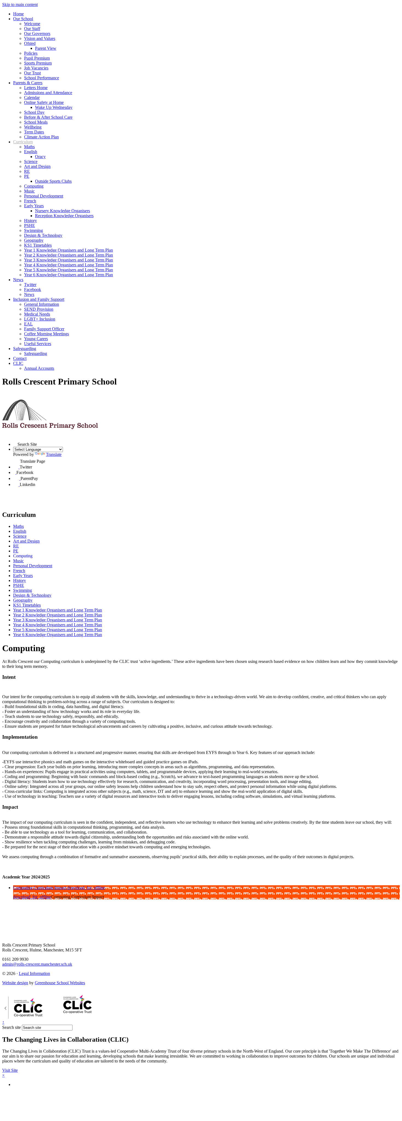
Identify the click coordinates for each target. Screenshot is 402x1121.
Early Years (34, 205)
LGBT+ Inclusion (39, 319)
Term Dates (34, 132)
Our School (23, 18)
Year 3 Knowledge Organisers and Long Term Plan (68, 260)
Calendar (32, 97)
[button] (15, 443)
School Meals (36, 122)
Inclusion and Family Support (38, 299)
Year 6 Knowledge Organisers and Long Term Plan (68, 274)
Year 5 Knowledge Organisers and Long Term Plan (68, 269)
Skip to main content (20, 4)
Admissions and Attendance (48, 92)
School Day (34, 112)
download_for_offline (86, 887)
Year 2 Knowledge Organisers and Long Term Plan (68, 255)
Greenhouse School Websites (60, 982)
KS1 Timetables (38, 245)
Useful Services (37, 343)
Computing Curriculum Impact (40, 887)
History (30, 220)
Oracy (40, 156)
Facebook (32, 289)
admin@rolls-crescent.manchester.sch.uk (37, 964)
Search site (11, 1027)
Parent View (45, 48)
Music (29, 191)
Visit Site (10, 1070)
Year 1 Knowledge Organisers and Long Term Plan (68, 250)
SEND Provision (38, 309)
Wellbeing (33, 127)
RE (27, 171)
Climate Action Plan (41, 137)
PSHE (29, 225)
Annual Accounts (39, 368)
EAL (28, 324)
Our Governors (37, 33)
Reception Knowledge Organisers (64, 215)
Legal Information (34, 973)
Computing (33, 186)
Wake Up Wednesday (53, 107)
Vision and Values (39, 38)
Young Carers (36, 338)
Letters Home (36, 87)
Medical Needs (37, 314)
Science (30, 161)
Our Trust (32, 73)
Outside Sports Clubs (53, 181)
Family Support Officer (44, 329)
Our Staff (32, 28)
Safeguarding (24, 348)
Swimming (33, 230)
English (30, 151)
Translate (54, 454)
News (18, 279)
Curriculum (23, 141)
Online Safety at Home (44, 102)
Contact (20, 358)
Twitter (30, 284)
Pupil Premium (37, 58)
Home (18, 13)
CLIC (18, 363)
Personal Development (43, 196)
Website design (15, 982)
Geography (33, 240)
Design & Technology (43, 235)
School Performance (41, 77)
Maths (29, 146)
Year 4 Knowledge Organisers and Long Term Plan (68, 265)
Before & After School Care (48, 117)
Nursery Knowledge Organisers (62, 210)
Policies (30, 53)
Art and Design (37, 166)
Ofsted (30, 43)
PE (26, 176)
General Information (41, 304)
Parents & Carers (27, 82)
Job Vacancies (36, 68)
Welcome (32, 23)
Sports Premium (38, 63)
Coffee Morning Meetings (46, 333)
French (30, 201)
